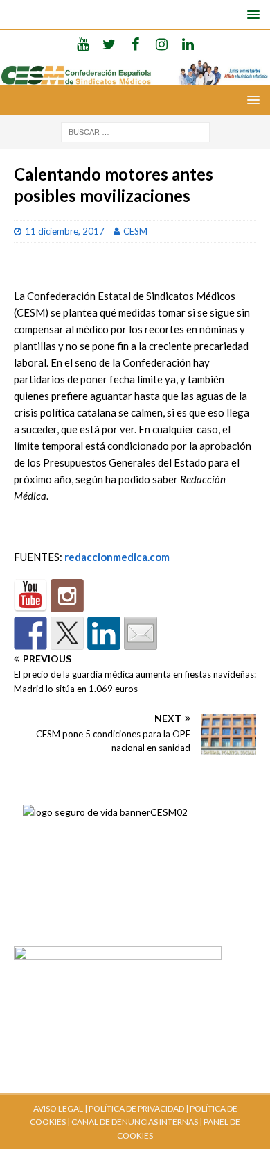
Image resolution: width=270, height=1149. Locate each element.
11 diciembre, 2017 (65, 231)
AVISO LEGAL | (60, 1108)
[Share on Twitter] (67, 633)
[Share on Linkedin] (103, 633)
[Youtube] (83, 44)
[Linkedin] (188, 44)
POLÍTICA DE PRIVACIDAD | (138, 1108)
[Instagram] (162, 44)
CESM (135, 231)
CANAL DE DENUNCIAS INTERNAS (134, 1121)
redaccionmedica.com (117, 557)
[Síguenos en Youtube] (30, 595)
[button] (251, 14)
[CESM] (67, 595)
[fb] (135, 44)
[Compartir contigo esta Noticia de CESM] (140, 633)
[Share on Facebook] (30, 633)
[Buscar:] (135, 131)
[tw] (109, 44)
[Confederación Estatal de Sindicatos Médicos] (135, 77)
